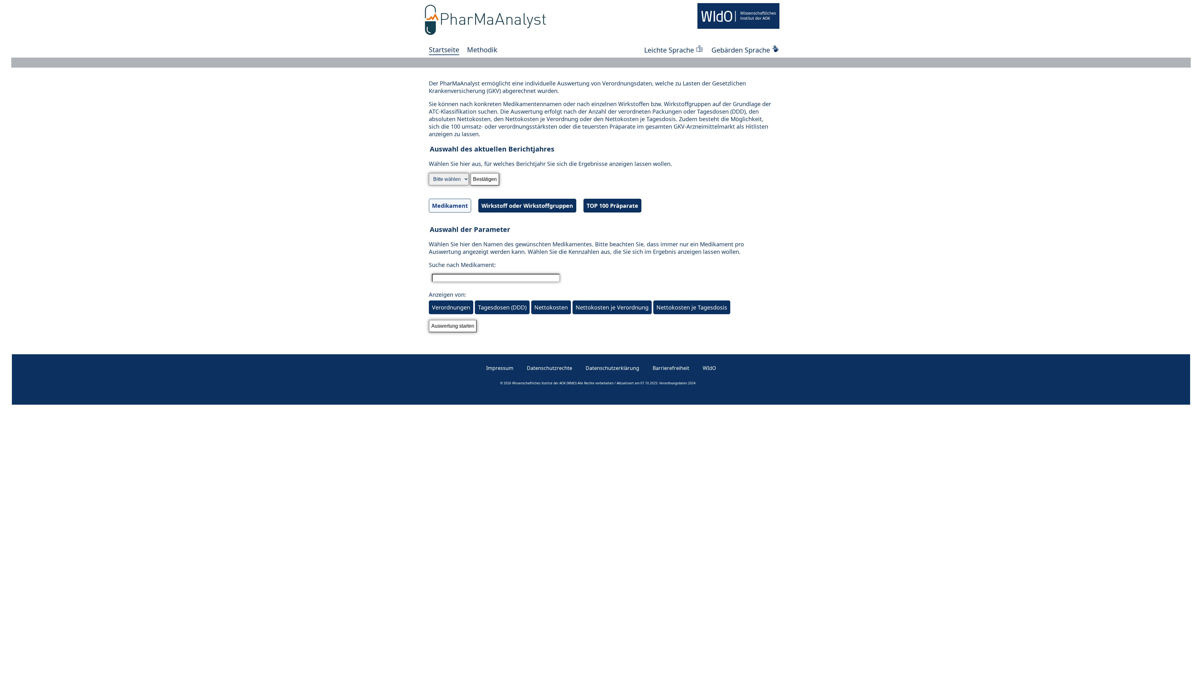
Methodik (482, 49)
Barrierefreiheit (671, 368)
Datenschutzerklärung (612, 368)
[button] (601, 183)
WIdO (709, 368)
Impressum (499, 368)
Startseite (444, 49)
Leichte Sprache (669, 49)
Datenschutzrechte (549, 368)
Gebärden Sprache (740, 49)
